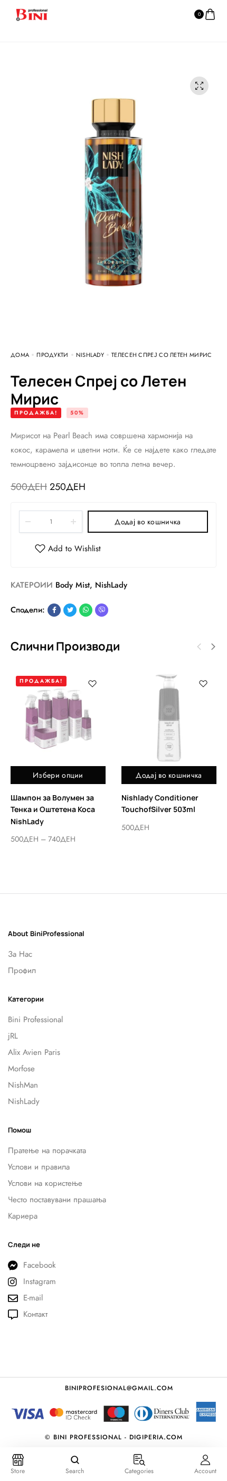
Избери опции (58, 775)
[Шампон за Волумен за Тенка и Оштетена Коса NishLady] (58, 718)
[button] (213, 647)
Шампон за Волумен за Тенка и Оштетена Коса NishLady (53, 809)
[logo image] (32, 14)
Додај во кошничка (148, 521)
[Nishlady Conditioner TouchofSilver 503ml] (168, 718)
